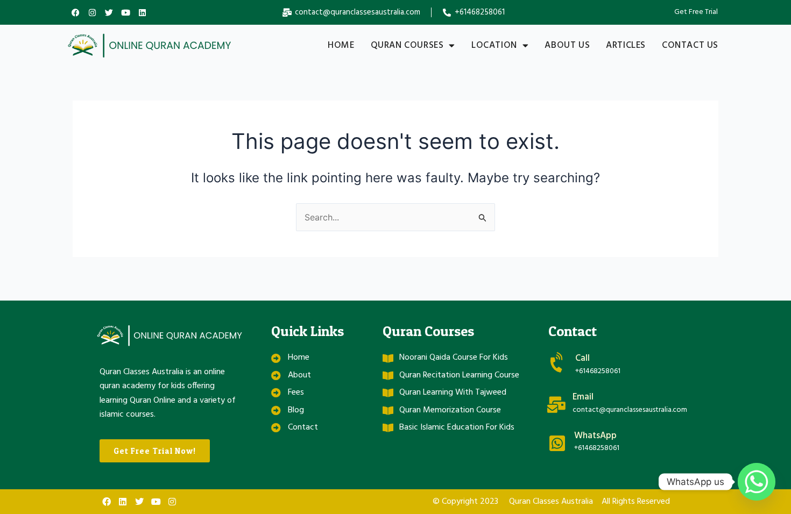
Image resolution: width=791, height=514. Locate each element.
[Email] (556, 405)
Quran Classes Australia (551, 502)
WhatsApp (595, 436)
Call (582, 358)
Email (583, 397)
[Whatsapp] (756, 482)
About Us (567, 45)
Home (341, 45)
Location (494, 45)
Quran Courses (407, 45)
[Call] (557, 362)
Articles (626, 45)
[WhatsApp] (557, 443)
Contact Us (690, 45)
